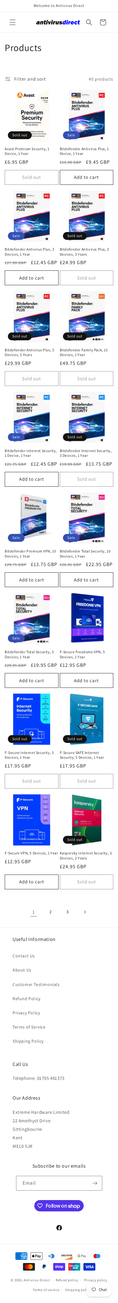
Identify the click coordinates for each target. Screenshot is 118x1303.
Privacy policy (95, 1280)
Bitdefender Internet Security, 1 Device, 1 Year (31, 453)
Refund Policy (27, 998)
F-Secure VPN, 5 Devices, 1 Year (31, 853)
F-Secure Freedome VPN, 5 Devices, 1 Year (82, 654)
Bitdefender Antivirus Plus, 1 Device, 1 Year (84, 151)
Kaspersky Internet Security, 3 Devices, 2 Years (86, 855)
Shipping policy (78, 1290)
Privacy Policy (26, 1013)
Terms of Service (29, 1027)
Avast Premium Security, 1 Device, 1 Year (27, 151)
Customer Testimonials (36, 984)
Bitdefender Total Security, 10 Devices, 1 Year (85, 553)
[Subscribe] (95, 1183)
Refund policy (67, 1280)
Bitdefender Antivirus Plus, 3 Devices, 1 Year (29, 252)
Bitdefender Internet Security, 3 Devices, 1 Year (86, 453)
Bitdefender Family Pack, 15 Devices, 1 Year (84, 352)
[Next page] (85, 912)
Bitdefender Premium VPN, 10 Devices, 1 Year (30, 553)
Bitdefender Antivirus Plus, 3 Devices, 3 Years (84, 252)
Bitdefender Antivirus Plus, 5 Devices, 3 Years (29, 352)
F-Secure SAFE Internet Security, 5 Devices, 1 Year (82, 755)
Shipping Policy (28, 1041)
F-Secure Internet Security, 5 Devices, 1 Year (29, 755)
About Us (22, 970)
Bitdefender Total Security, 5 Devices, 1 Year (29, 654)
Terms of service (46, 1290)
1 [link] (33, 912)
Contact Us (24, 956)
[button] (13, 22)
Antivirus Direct (37, 1280)
